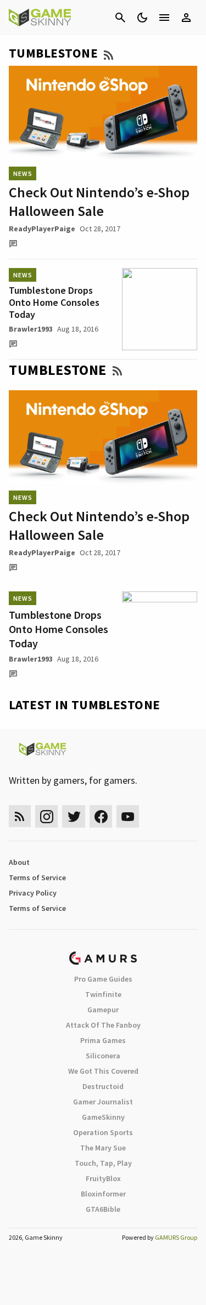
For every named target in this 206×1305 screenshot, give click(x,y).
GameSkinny (103, 1117)
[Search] (120, 18)
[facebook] (101, 816)
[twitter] (73, 816)
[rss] (20, 816)
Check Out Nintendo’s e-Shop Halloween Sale (99, 201)
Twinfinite (103, 994)
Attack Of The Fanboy (103, 1025)
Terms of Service (37, 877)
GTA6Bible (103, 1209)
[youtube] (128, 816)
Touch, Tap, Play (103, 1163)
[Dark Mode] (142, 18)
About (19, 862)
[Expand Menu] (164, 18)
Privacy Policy (33, 893)
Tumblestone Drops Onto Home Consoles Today (54, 302)
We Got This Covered (103, 1071)
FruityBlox (103, 1178)
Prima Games (103, 1040)
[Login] (186, 18)
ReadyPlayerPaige (42, 228)
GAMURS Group (176, 1237)
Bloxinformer (103, 1194)
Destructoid (103, 1086)
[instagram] (46, 816)
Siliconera (103, 1056)
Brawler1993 (31, 329)
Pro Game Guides (103, 979)
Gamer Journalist (103, 1102)
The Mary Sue (103, 1148)
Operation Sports (103, 1132)
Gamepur (103, 1010)
